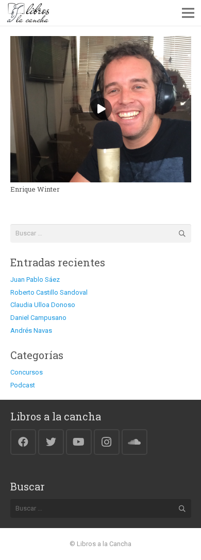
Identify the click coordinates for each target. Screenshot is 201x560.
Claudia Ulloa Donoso (42, 305)
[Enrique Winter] (100, 42)
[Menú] (188, 13)
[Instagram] (107, 442)
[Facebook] (23, 442)
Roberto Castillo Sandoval (49, 292)
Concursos (26, 372)
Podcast (22, 385)
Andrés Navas (31, 330)
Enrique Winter (35, 189)
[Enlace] (28, 13)
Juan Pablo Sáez (35, 279)
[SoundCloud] (134, 442)
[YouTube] (79, 442)
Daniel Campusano (38, 317)
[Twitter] (51, 442)
